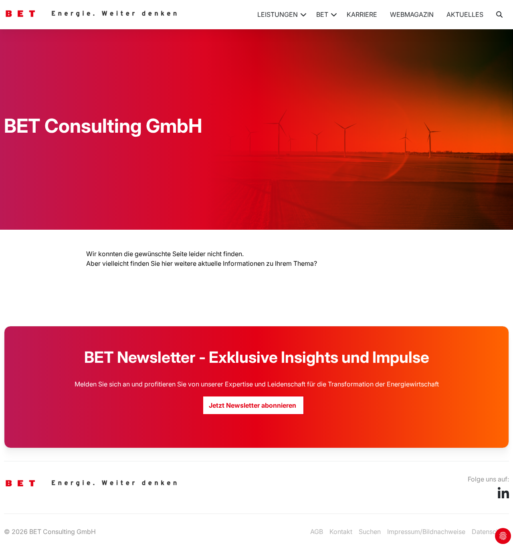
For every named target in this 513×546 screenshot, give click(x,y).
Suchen (370, 532)
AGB (316, 532)
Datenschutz (490, 532)
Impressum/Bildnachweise (426, 532)
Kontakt (340, 532)
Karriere (362, 14)
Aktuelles (464, 14)
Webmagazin (412, 14)
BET (322, 14)
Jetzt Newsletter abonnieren (253, 405)
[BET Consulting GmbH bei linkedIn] (503, 496)
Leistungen (277, 14)
